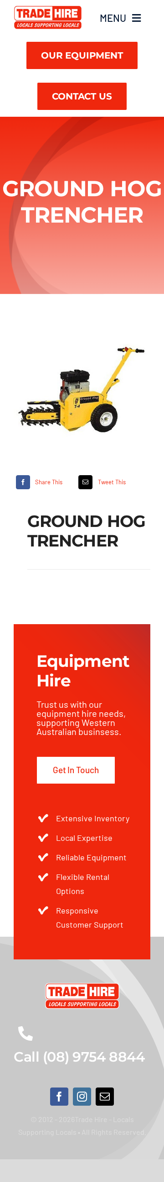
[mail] (105, 1097)
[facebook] (59, 1097)
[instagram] (82, 1097)
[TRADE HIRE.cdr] (48, 10)
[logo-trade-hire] (82, 987)
